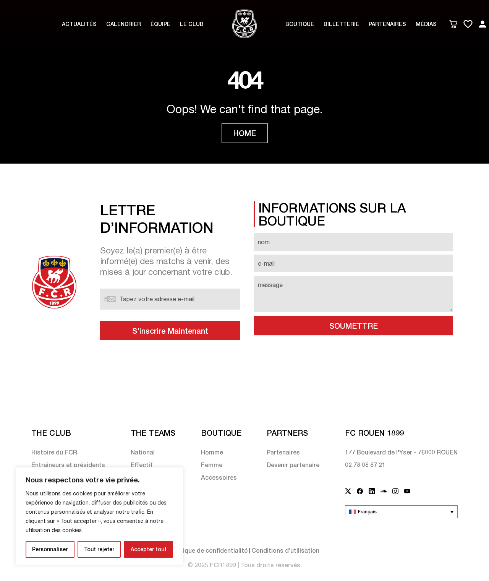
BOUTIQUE (299, 24)
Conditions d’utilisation (285, 550)
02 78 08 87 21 (365, 464)
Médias (426, 24)
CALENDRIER (123, 24)
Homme (212, 452)
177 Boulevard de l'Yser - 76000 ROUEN (401, 452)
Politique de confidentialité (209, 550)
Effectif (141, 464)
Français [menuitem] (367, 511)
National (143, 452)
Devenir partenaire (293, 464)
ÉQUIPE (160, 24)
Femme (211, 464)
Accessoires (219, 477)
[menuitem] (401, 512)
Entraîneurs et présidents (68, 464)
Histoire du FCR (54, 452)
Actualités (79, 24)
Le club (192, 24)
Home (244, 133)
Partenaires (387, 24)
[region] (99, 516)
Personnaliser (50, 549)
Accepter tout (149, 549)
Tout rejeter (99, 549)
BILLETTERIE (341, 24)
